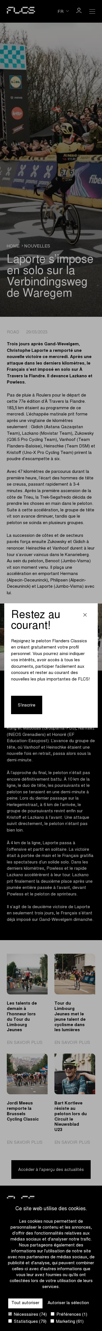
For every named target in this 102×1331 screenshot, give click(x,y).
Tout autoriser (25, 1303)
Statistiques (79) (29, 1322)
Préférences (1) (71, 1315)
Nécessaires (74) (30, 1315)
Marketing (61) (69, 1322)
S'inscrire (26, 705)
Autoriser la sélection (68, 1303)
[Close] (85, 615)
